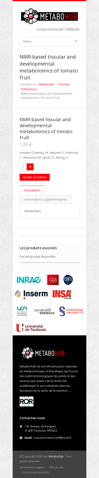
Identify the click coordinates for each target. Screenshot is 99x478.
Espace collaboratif (50, 29)
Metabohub (46, 84)
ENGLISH (73, 29)
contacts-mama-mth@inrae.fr (52, 438)
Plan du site (56, 467)
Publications (29, 89)
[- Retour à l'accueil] (49, 16)
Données (64, 84)
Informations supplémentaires (45, 199)
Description (32, 190)
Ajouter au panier (35, 177)
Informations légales (32, 467)
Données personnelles (36, 472)
